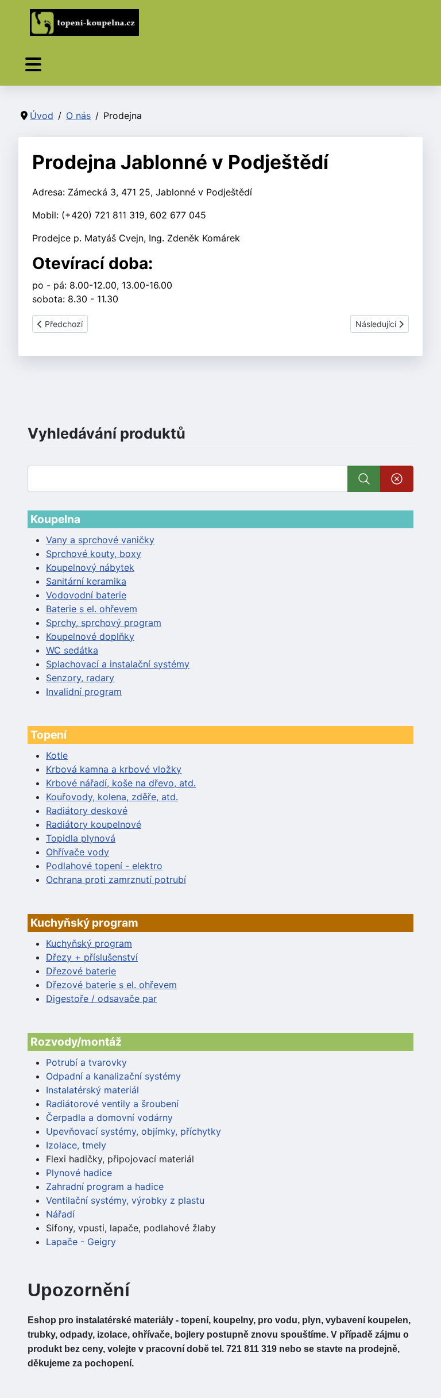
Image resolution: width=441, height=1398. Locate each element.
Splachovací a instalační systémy (117, 664)
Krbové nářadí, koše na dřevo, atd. (121, 783)
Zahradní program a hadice (105, 1186)
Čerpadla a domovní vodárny (109, 1117)
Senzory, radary (80, 677)
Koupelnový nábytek (90, 567)
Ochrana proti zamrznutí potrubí (116, 879)
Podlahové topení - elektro (104, 865)
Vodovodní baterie (86, 595)
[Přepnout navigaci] (33, 64)
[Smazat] (396, 478)
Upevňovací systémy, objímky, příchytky (133, 1131)
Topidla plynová (80, 838)
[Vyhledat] (364, 478)
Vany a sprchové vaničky (100, 540)
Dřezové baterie (81, 971)
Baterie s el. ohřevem (91, 608)
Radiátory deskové (86, 810)
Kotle (57, 755)
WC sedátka (72, 650)
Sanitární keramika (86, 581)
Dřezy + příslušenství (92, 957)
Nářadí (60, 1214)
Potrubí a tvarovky (86, 1062)
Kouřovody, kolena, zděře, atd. (112, 796)
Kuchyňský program (89, 943)
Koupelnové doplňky (90, 636)
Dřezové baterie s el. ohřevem (111, 984)
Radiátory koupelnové (93, 824)
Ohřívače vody (77, 852)
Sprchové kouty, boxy (93, 553)
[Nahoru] (421, 1377)
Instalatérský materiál (92, 1090)
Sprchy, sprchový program (103, 622)
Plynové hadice (79, 1172)
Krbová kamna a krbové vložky (113, 769)
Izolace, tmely (76, 1145)
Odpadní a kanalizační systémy (113, 1076)
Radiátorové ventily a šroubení (112, 1103)
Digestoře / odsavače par (101, 998)
